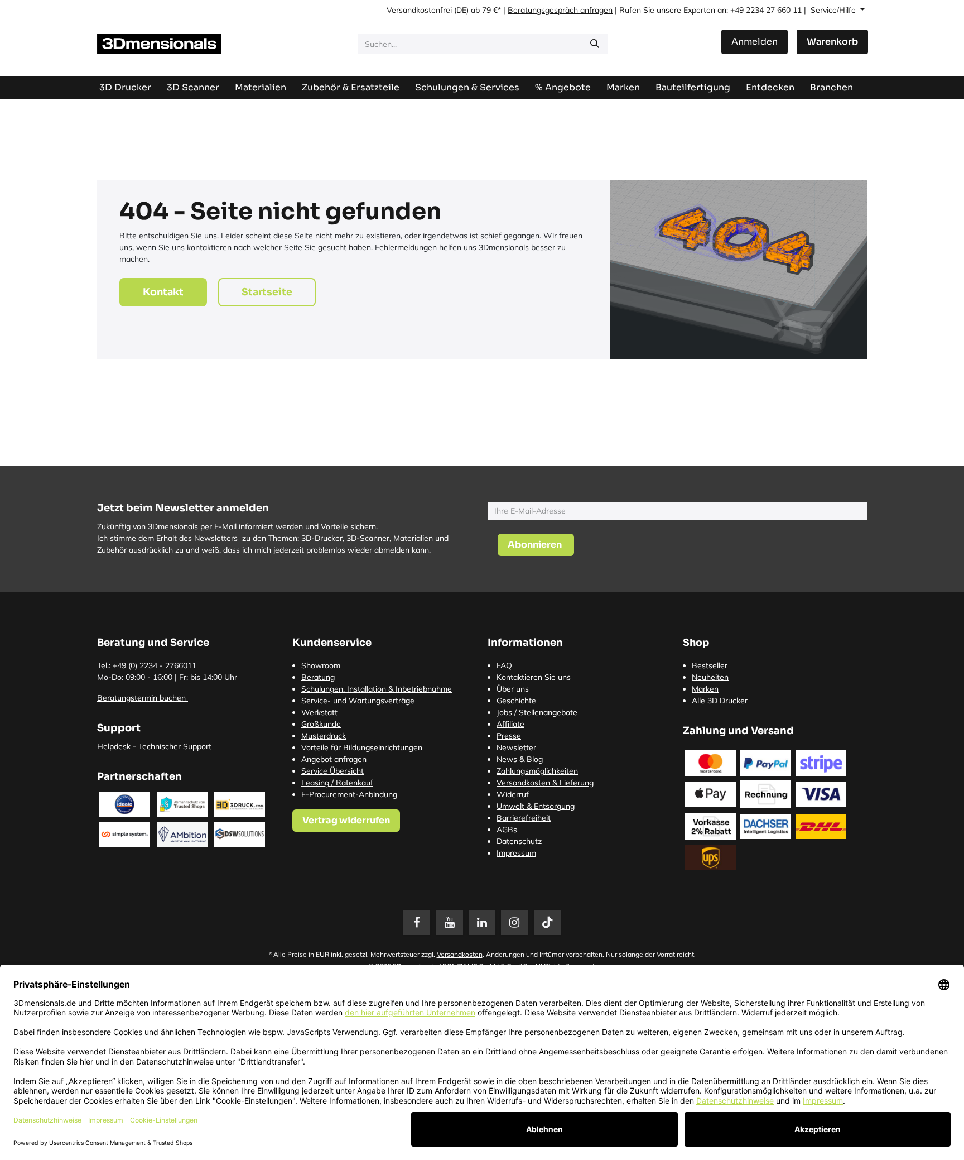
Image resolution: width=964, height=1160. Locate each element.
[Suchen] (594, 44)
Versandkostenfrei (419, 10)
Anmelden (754, 41)
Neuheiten (710, 677)
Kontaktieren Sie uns (534, 677)
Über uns (513, 689)
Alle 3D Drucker (720, 701)
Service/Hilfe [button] (834, 10)
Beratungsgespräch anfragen (560, 10)
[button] (536, 545)
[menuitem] (692, 87)
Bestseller (709, 665)
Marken (705, 689)
